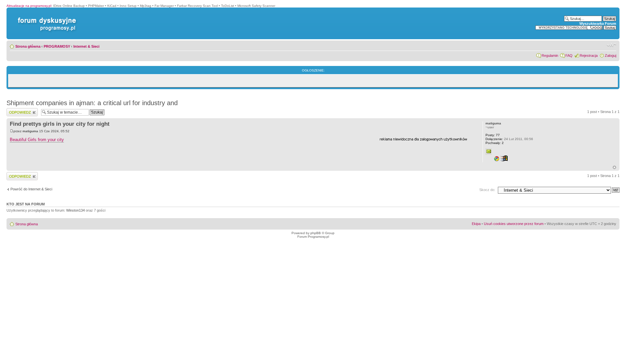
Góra (614, 167)
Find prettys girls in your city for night (60, 124)
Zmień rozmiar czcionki (611, 45)
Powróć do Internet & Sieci (31, 189)
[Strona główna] (46, 17)
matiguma (30, 131)
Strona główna (27, 46)
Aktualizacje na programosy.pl (29, 6)
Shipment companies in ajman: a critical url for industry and (92, 102)
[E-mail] (488, 151)
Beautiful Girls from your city (37, 139)
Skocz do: (487, 190)
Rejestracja (589, 55)
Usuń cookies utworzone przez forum (514, 224)
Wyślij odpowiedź (20, 110)
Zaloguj (610, 55)
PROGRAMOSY (57, 46)
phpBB (315, 233)
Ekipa (476, 224)
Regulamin (550, 55)
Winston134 (75, 210)
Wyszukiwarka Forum (597, 23)
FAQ (569, 55)
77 (492, 135)
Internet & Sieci (86, 46)
